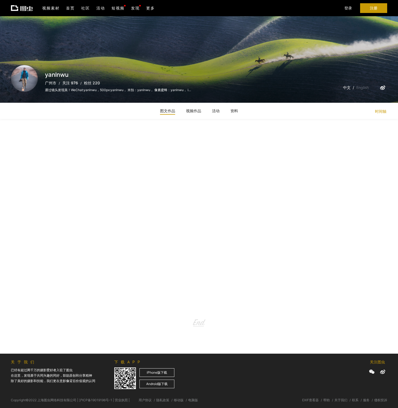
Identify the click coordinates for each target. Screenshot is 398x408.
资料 (234, 110)
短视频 (118, 8)
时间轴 (380, 111)
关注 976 (70, 83)
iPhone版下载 (157, 372)
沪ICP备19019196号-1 (95, 400)
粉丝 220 (92, 83)
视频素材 (51, 8)
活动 (100, 8)
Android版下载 (157, 384)
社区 (85, 8)
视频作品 (193, 110)
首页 (70, 8)
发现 (135, 8)
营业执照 (121, 400)
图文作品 (167, 110)
